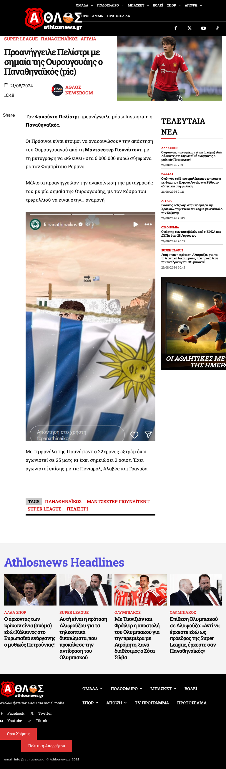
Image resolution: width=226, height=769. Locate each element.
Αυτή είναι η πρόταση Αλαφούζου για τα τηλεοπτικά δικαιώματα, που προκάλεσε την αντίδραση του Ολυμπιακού (189, 258)
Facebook (15, 713)
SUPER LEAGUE (21, 39)
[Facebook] (175, 28)
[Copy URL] (9, 199)
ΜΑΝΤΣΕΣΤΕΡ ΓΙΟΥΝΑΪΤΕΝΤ (118, 501)
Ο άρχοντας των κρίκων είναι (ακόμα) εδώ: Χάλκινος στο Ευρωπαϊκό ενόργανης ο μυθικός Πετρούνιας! (191, 156)
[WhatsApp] (9, 157)
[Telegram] (9, 185)
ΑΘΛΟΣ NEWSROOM (79, 90)
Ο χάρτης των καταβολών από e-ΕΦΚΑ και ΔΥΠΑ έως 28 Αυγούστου (191, 233)
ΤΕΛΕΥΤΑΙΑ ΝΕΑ (183, 126)
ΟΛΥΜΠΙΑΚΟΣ (127, 612)
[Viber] (9, 171)
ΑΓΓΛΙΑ (88, 39)
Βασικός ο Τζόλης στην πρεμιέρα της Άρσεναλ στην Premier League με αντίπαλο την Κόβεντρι (191, 209)
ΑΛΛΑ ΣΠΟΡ (169, 148)
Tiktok (41, 720)
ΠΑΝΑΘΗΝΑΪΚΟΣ (59, 39)
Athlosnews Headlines (64, 562)
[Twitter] (189, 28)
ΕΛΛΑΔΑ (167, 174)
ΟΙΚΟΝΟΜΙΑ (170, 227)
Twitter (45, 713)
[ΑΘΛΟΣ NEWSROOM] (57, 90)
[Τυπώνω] (9, 213)
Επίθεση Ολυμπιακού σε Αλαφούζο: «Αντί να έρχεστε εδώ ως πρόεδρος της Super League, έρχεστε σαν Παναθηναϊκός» (195, 634)
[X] (9, 143)
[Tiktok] (217, 28)
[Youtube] (203, 28)
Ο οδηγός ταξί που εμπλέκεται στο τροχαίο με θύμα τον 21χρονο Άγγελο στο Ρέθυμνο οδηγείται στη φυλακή (191, 182)
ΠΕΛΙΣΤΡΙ (77, 509)
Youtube (14, 720)
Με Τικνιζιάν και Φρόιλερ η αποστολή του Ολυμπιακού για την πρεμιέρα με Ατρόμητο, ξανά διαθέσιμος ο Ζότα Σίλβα (136, 638)
